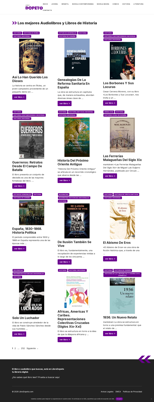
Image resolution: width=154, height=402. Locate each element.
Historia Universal (22, 36)
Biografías (63, 194)
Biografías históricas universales (74, 198)
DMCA (118, 392)
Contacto (47, 10)
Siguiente (32, 348)
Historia (126, 4)
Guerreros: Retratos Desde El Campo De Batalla (27, 166)
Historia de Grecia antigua (126, 194)
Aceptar (119, 399)
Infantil (65, 4)
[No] (151, 399)
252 (23, 348)
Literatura (138, 4)
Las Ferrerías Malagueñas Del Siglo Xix (122, 158)
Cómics (116, 4)
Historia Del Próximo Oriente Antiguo (73, 162)
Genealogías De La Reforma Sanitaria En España (74, 83)
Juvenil (54, 4)
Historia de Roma (31, 33)
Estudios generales (67, 33)
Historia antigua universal (81, 112)
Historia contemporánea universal (120, 36)
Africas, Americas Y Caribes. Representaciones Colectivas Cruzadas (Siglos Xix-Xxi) (73, 319)
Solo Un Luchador (25, 318)
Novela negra (103, 4)
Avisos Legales (107, 392)
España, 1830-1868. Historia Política (27, 230)
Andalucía (108, 112)
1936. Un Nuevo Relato (120, 317)
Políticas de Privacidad (132, 392)
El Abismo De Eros (117, 242)
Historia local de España (115, 115)
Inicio (45, 4)
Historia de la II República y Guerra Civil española (122, 274)
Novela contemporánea (83, 4)
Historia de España (67, 36)
